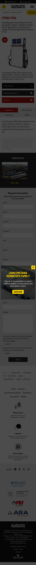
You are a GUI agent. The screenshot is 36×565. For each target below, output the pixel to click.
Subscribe (18, 292)
